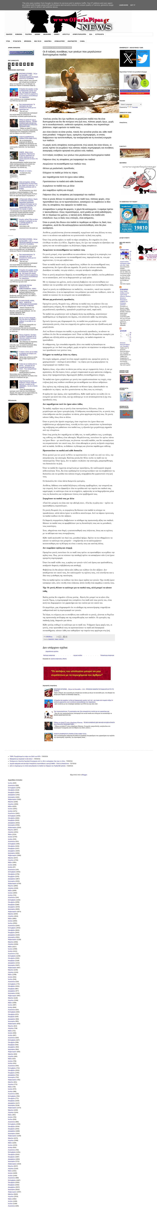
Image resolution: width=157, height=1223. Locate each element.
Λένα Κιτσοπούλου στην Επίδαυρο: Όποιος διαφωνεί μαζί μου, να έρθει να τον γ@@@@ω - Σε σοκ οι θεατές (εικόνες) (28, 384)
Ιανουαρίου (11, 797)
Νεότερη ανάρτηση (49, 655)
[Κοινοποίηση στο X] (62, 637)
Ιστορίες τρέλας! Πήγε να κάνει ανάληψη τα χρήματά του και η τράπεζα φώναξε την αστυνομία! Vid (28, 222)
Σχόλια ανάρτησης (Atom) (59, 659)
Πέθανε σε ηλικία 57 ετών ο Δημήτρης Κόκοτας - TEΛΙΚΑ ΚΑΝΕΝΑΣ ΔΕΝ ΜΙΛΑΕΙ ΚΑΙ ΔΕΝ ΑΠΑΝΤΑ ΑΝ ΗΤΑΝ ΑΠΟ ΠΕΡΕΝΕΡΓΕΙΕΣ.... (28, 123)
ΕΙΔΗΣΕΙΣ (9, 34)
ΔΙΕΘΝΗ (37, 34)
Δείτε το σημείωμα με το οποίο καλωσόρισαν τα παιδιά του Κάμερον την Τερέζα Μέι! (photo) (38, 766)
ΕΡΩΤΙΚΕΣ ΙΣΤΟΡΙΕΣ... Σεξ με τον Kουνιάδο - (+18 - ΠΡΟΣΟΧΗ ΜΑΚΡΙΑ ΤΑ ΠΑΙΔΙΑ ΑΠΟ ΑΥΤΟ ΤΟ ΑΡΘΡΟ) (28, 76)
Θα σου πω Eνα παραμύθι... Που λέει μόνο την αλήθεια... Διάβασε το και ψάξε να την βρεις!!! (27, 320)
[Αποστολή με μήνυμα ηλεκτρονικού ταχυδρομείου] (57, 637)
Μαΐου (10, 806)
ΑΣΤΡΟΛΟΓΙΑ (99, 34)
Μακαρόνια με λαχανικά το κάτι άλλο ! (21, 759)
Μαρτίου (10, 802)
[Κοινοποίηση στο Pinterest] (66, 637)
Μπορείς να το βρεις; (25, 171)
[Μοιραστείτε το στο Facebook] (64, 637)
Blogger (84, 775)
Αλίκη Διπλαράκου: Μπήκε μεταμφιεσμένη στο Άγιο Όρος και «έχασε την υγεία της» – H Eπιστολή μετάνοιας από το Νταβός (28, 185)
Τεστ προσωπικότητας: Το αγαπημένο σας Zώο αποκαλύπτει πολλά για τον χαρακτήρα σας (81, 711)
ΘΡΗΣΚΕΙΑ (27, 41)
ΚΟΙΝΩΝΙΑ (18, 34)
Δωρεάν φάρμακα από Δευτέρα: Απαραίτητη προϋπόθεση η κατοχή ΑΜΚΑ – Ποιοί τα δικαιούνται (39, 763)
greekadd (123, 331)
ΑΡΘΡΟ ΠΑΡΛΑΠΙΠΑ (79, 34)
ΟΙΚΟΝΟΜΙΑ (47, 34)
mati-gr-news (124, 250)
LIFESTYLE (66, 34)
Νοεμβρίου (11, 792)
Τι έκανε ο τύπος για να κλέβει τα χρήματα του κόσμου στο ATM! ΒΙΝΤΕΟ (28, 353)
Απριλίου (11, 804)
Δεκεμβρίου (11, 795)
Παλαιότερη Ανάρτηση (107, 655)
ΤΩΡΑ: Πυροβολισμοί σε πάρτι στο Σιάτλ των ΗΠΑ (25, 756)
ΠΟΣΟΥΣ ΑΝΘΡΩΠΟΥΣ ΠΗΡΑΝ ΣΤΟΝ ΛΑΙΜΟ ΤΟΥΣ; (70, 734)
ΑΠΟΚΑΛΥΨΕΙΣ (59, 41)
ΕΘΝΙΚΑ (56, 34)
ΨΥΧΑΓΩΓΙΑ (17, 41)
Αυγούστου (11, 785)
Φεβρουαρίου (12, 799)
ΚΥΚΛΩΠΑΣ (124, 289)
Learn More (123, 5)
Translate (135, 107)
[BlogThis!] (60, 637)
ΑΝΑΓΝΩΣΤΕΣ (72, 41)
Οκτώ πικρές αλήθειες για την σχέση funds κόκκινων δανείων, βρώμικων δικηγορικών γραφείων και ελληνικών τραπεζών (125, 298)
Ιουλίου (10, 783)
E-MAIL (82, 41)
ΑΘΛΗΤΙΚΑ (47, 41)
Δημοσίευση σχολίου (52, 651)
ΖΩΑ (90, 34)
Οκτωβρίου (11, 790)
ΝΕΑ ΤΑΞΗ (37, 41)
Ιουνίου (10, 809)
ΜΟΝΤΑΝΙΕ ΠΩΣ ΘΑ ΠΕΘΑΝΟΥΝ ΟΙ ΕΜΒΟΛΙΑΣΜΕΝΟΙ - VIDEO (27, 287)
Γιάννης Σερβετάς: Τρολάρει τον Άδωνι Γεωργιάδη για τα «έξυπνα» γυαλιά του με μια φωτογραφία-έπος (27, 337)
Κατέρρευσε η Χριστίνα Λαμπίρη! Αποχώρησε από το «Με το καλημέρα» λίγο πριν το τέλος (37, 761)
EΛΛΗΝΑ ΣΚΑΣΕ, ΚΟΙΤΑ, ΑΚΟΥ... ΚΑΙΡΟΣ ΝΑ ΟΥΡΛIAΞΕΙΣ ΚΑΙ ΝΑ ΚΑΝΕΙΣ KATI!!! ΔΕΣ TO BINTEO (28, 303)
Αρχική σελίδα (77, 655)
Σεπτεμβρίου (12, 788)
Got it (132, 5)
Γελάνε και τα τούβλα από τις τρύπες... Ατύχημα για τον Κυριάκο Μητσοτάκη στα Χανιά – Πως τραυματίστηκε (28, 366)
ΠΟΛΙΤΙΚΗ (28, 34)
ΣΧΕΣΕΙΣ (61, 639)
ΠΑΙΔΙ (56, 639)
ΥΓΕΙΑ (8, 41)
